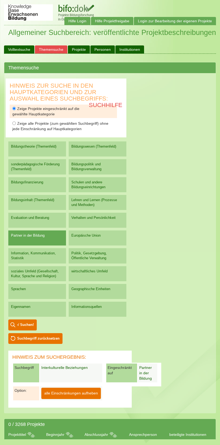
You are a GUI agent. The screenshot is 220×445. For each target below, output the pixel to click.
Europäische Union (86, 235)
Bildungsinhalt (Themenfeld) (32, 200)
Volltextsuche (19, 49)
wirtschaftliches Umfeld (89, 271)
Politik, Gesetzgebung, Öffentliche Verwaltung (89, 255)
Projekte (79, 49)
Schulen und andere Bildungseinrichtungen (88, 184)
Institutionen (129, 49)
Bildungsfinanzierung (27, 182)
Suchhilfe (105, 105)
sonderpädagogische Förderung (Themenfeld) (35, 166)
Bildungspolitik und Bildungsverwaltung (86, 166)
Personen (102, 49)
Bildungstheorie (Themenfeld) (33, 146)
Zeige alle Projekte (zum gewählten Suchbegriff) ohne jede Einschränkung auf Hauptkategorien (60, 126)
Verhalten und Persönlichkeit (93, 218)
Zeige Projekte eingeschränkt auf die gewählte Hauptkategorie (45, 111)
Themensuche (51, 49)
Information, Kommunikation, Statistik (33, 255)
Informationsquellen (86, 307)
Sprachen (18, 289)
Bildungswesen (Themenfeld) (93, 146)
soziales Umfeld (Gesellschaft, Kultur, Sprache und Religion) (35, 273)
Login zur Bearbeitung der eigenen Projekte (175, 21)
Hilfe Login (77, 21)
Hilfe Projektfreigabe (112, 21)
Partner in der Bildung (28, 235)
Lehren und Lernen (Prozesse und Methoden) (94, 202)
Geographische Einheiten (90, 289)
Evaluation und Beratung (30, 218)
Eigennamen (20, 307)
